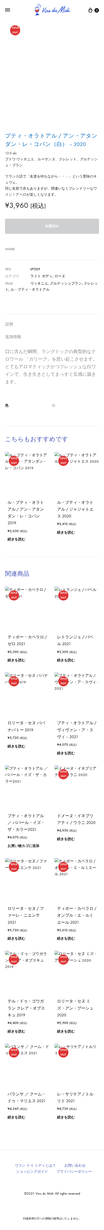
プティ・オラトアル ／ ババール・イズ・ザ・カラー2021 (26, 822)
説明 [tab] (9, 324)
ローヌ (60, 276)
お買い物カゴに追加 (23, 846)
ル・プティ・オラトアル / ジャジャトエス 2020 (75, 509)
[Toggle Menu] (7, 10)
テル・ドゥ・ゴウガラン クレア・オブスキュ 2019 (26, 1008)
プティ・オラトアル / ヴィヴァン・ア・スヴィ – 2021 (76, 729)
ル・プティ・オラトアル (30, 289)
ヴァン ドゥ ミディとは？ (35, 1165)
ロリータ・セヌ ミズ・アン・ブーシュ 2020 (75, 1008)
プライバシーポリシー (74, 1171)
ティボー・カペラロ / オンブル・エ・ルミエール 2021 (76, 915)
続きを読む (16, 539)
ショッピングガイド (32, 1171)
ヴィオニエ (39, 283)
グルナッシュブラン (66, 283)
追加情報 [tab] (13, 336)
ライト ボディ (41, 276)
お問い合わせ (75, 1165)
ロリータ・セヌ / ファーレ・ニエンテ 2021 (26, 915)
